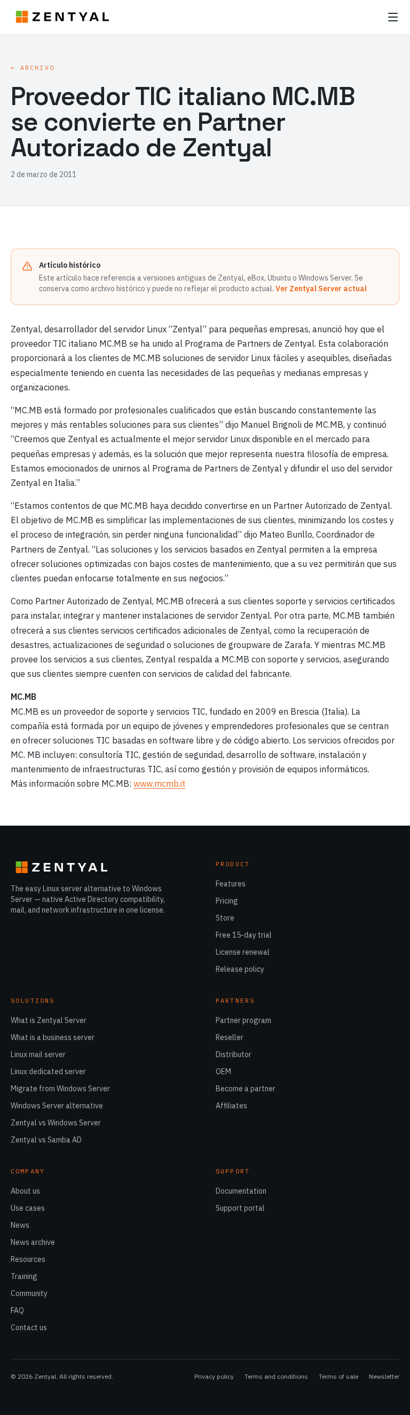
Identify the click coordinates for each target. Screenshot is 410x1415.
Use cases (28, 1208)
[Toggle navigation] (393, 17)
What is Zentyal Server (48, 1020)
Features (231, 884)
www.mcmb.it (159, 783)
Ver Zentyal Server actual (321, 288)
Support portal (240, 1208)
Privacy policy (214, 1376)
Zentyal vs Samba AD (46, 1140)
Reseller (229, 1037)
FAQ (17, 1310)
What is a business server (52, 1037)
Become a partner (245, 1088)
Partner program (243, 1020)
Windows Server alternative (57, 1105)
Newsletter (384, 1376)
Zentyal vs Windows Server (56, 1123)
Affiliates (231, 1105)
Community (29, 1293)
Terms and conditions (276, 1376)
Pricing (227, 901)
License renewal (243, 952)
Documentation (241, 1191)
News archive (33, 1242)
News (20, 1225)
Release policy (240, 969)
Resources (28, 1259)
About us (25, 1191)
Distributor (233, 1054)
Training (24, 1276)
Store (225, 918)
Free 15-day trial (244, 935)
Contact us (29, 1327)
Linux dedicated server (48, 1071)
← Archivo (32, 67)
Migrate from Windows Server (60, 1088)
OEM (223, 1071)
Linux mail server (38, 1054)
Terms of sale (338, 1376)
